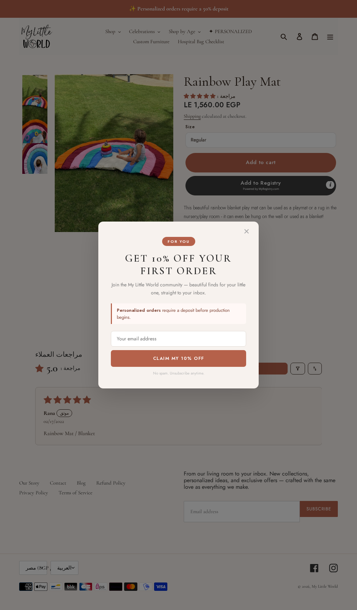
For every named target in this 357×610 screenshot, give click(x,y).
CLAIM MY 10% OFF (178, 358)
